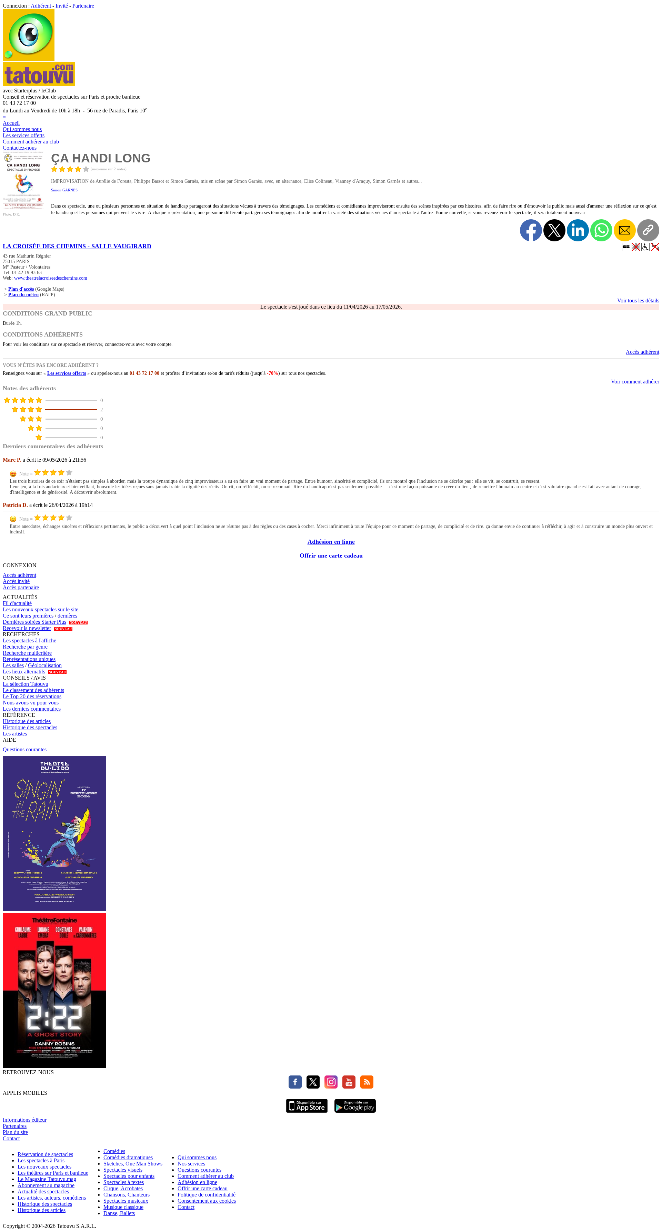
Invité (62, 6)
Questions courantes (25, 749)
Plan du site (15, 1132)
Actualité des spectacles (43, 1191)
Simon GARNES (64, 190)
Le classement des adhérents (33, 690)
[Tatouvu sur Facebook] (295, 1087)
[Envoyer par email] (625, 230)
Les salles (13, 665)
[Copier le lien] (648, 230)
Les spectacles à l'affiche (29, 640)
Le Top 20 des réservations (32, 696)
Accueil (11, 123)
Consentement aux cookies (207, 1201)
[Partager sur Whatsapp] (601, 230)
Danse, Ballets (119, 1213)
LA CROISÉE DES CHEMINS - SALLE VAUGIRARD (77, 246)
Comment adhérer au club (31, 141)
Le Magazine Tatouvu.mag (47, 1179)
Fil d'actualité (17, 603)
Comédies (114, 1151)
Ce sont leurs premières (28, 616)
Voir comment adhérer (635, 381)
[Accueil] (28, 59)
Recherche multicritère (27, 653)
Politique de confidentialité (206, 1195)
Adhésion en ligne (331, 541)
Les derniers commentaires (32, 709)
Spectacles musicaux (125, 1201)
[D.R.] (23, 207)
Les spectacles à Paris (41, 1160)
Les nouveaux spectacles (44, 1167)
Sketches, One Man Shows (132, 1163)
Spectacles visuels (122, 1170)
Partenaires (15, 1126)
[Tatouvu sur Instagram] (329, 1087)
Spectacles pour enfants (128, 1176)
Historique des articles (27, 721)
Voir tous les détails (638, 300)
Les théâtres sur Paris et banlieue (53, 1173)
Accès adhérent (642, 352)
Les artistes (15, 734)
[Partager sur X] (554, 230)
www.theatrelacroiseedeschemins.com (50, 278)
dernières (67, 616)
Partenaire (83, 6)
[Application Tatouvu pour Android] (355, 1113)
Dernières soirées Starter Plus (34, 622)
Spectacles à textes (123, 1182)
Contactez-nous (20, 148)
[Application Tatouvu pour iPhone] (306, 1113)
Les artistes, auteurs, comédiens (52, 1198)
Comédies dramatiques (128, 1157)
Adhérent (41, 6)
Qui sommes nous (22, 129)
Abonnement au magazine (46, 1185)
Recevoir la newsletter (27, 628)
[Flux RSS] (365, 1087)
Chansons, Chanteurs (126, 1195)
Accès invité (16, 581)
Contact (11, 1138)
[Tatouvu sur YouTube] (347, 1087)
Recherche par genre (25, 647)
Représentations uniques (29, 659)
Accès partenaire (21, 587)
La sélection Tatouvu (25, 684)
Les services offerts (23, 135)
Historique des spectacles (30, 727)
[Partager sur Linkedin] (578, 230)
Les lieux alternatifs (24, 671)
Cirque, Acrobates (123, 1188)
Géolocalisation (45, 665)
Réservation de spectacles (45, 1154)
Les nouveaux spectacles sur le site (40, 609)
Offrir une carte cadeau (331, 555)
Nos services (191, 1163)
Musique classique (123, 1207)
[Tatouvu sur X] (311, 1087)
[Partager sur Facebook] (531, 230)
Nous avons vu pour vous (31, 702)
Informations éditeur (25, 1120)
